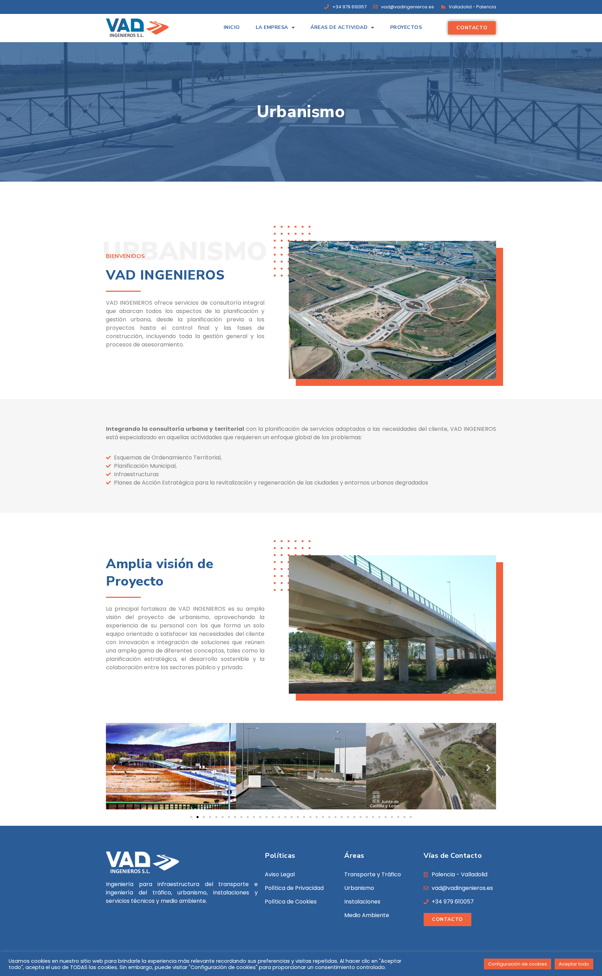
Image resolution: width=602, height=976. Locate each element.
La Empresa (272, 27)
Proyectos (406, 27)
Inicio (232, 27)
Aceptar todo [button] (574, 964)
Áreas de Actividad (339, 27)
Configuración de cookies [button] (517, 964)
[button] (113, 767)
